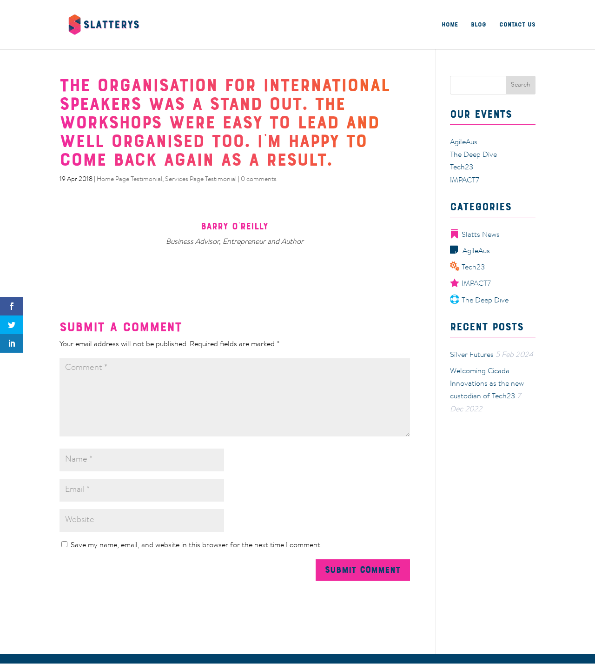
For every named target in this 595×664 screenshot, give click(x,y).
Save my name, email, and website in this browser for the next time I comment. (196, 545)
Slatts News (481, 235)
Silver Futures (472, 355)
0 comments (259, 179)
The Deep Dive (473, 155)
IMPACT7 (464, 180)
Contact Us (517, 24)
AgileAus (463, 142)
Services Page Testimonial (201, 179)
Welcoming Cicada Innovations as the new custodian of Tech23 (487, 384)
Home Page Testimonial (129, 179)
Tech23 (461, 167)
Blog (478, 24)
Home (450, 24)
